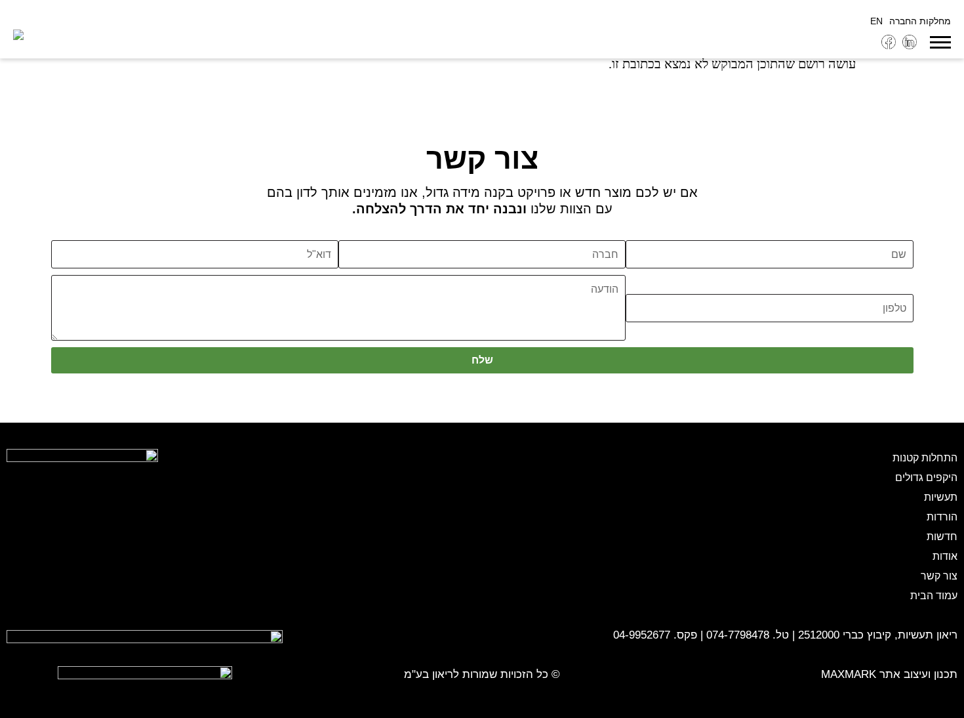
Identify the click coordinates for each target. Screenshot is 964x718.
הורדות (942, 516)
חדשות (942, 536)
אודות (945, 556)
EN (876, 21)
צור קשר (939, 575)
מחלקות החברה (920, 21)
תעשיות (940, 497)
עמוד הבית (933, 595)
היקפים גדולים (926, 477)
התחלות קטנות (925, 457)
